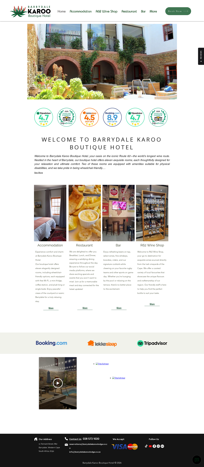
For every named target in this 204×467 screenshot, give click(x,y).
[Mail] (66, 444)
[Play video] (58, 383)
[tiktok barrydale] (146, 446)
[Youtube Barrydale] (150, 446)
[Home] (36, 439)
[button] (50, 213)
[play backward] (37, 117)
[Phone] (66, 439)
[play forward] (166, 117)
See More (38, 173)
